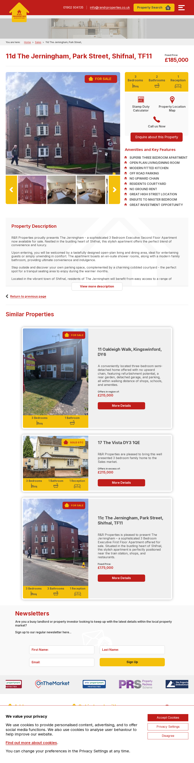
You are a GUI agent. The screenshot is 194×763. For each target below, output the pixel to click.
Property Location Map (172, 108)
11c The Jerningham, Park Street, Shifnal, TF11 (130, 520)
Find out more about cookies (31, 742)
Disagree (168, 736)
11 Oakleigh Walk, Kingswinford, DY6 (130, 352)
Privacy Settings (168, 726)
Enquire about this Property (156, 137)
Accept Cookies (168, 717)
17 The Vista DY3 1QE (119, 442)
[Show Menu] (181, 7)
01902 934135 (73, 7)
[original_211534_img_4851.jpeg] (63, 123)
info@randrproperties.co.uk (110, 7)
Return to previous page (28, 296)
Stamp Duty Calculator (140, 108)
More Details (121, 405)
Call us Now (156, 126)
